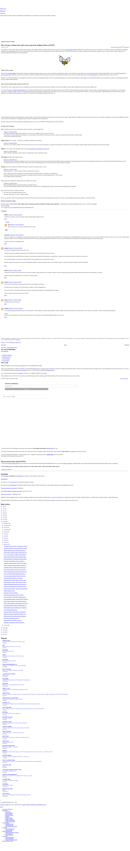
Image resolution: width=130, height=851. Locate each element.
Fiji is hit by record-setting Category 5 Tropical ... (14, 561)
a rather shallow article (70, 49)
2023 (4, 506)
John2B (6, 282)
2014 (4, 630)
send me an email (22, 370)
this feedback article (50, 370)
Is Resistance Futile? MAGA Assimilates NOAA (12, 699)
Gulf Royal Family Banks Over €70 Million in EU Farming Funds (16, 679)
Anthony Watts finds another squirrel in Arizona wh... (15, 565)
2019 (4, 515)
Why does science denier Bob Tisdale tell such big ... (15, 576)
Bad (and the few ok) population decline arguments (13, 684)
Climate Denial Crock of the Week (10, 697)
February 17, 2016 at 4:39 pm (10, 169)
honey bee (22, 207)
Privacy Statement (9, 838)
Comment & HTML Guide (11, 839)
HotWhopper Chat (9, 824)
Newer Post (3, 345)
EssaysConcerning (6, 669)
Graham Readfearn (6, 755)
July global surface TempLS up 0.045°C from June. (13, 656)
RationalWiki (19, 476)
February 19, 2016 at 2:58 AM (15, 214)
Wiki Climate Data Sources (11, 826)
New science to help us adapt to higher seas (11, 713)
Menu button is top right (8, 841)
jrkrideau (6, 248)
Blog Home (7, 811)
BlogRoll (7, 816)
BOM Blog (4, 712)
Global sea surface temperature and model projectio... (15, 586)
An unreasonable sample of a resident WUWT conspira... (16, 599)
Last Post (4, 766)
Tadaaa (6, 299)
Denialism (5, 827)
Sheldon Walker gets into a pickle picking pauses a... (15, 550)
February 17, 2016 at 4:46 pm (10, 151)
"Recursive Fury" (13, 482)
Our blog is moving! (6, 718)
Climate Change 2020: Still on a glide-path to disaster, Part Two (15, 737)
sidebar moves (35, 368)
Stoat (3, 645)
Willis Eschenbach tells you (14, 463)
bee (8, 207)
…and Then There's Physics (8, 673)
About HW (5, 836)
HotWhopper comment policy (15, 342)
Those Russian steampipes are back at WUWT (14, 595)
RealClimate (5, 659)
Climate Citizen (6, 693)
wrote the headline (12, 73)
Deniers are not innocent (6, 494)
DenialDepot (5, 784)
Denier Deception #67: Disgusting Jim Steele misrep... (15, 559)
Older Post (126, 345)
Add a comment (126, 47)
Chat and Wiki (6, 822)
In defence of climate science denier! (9, 488)
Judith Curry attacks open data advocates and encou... (15, 616)
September (6, 529)
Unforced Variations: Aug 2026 (9, 660)
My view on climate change (8, 760)
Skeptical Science (6, 640)
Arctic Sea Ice (5, 741)
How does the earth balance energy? (11, 618)
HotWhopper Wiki (9, 825)
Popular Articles (8, 817)
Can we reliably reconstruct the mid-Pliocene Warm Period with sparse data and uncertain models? (23, 708)
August (5, 531)
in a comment (72, 451)
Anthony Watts (49, 454)
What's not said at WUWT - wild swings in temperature (15, 588)
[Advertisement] (40, 26)
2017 (4, 519)
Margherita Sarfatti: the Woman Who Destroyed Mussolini (14, 723)
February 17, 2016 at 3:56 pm (10, 131)
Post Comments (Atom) (12, 347)
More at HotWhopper (7, 831)
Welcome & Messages (7, 355)
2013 (4, 632)
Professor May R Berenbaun (19, 90)
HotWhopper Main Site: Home (12, 832)
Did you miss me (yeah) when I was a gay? (11, 646)
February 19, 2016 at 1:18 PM (14, 270)
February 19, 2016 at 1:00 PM (15, 248)
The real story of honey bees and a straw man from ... (15, 569)
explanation (6, 476)
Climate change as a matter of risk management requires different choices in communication (21, 761)
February (6, 544)
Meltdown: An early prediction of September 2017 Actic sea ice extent (17, 775)
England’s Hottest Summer (8, 651)
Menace (4, 790)
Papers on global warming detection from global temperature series (16, 794)
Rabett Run (5, 683)
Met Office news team (7, 717)
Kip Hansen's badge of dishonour (11, 592)
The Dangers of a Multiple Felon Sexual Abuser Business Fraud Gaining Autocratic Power (21, 703)
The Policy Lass (6, 702)
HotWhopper (3, 11)
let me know (22, 365)
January (6, 625)
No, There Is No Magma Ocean (9, 770)
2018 (4, 517)
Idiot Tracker (5, 736)
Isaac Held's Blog (6, 779)
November (6, 525)
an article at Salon (7, 74)
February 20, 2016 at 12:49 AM (16, 308)
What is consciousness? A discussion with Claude (12, 670)
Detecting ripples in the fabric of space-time (13, 578)
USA (33, 207)
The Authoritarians (12, 485)
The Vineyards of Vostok (7, 785)
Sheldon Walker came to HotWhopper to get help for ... (15, 607)
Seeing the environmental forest (9, 774)
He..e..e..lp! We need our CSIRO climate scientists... (15, 554)
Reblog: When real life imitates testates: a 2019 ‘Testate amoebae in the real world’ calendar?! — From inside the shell (27, 751)
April (5, 540)
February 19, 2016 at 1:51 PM (14, 282)
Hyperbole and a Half (7, 788)
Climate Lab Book (6, 731)
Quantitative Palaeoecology (8, 745)
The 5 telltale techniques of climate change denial (11, 491)
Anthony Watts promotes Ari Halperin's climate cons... (15, 571)
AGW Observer (6, 793)
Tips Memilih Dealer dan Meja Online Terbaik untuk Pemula (15, 689)
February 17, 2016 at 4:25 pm (10, 143)
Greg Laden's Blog (6, 764)
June (5, 536)
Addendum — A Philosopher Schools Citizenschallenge (14, 665)
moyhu (4, 654)
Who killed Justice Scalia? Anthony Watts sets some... (15, 580)
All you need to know (10, 828)
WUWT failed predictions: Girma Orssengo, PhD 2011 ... (16, 603)
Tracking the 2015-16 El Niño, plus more (12, 620)
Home (65, 345)
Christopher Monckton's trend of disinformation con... (15, 605)
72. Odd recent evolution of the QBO (10, 780)
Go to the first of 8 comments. (116, 47)
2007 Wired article (120, 73)
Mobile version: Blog (9, 820)
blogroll (20, 373)
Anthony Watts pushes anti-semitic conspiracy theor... (15, 556)
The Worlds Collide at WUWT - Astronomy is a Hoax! (15, 546)
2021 (4, 510)
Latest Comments (6, 358)
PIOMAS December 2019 (7, 742)
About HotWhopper (9, 837)
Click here (3, 342)
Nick (9, 224)
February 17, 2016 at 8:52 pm (10, 159)
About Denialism (9, 830)
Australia (5, 207)
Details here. (18, 339)
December (6, 523)
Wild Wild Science (50, 448)
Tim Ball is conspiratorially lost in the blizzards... (14, 622)
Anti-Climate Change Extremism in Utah (11, 769)
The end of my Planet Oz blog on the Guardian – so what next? (15, 756)
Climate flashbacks (9, 819)
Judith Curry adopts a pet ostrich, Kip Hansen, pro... (15, 614)
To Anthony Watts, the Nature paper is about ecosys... (15, 567)
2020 (4, 513)
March (5, 542)
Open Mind (5, 649)
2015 (4, 627)
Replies (7, 222)
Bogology (4, 750)
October (6, 527)
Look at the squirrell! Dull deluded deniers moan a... (15, 573)
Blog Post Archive (9, 815)
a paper (9, 90)
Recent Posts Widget (124, 378)
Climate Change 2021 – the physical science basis (13, 732)
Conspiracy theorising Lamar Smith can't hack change (15, 548)
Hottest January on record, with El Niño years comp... (15, 582)
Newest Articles (5, 360)
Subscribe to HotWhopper (11, 383)
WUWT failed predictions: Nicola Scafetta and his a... (15, 601)
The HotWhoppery (9, 835)
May (5, 538)
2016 (4, 521)
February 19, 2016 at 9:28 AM (16, 224)
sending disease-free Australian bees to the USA (38, 148)
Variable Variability (7, 726)
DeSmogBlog (5, 678)
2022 (4, 508)
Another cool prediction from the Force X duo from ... (15, 584)
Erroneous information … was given (10, 746)
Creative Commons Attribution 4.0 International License (34, 804)
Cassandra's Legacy (7, 721)
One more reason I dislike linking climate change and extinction (16, 727)
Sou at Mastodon (4, 351)
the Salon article (93, 74)
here (95, 204)
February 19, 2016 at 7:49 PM (14, 299)
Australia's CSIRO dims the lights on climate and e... (15, 612)
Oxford (11, 497)
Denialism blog (4, 479)
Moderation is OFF (6, 357)
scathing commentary (67, 463)
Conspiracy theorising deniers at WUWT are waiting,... (15, 563)
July (5, 533)
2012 (4, 634)
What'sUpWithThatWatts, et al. (9, 664)
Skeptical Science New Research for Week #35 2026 (13, 641)
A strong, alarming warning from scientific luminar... (15, 597)
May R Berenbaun (28, 207)
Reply (5, 219)
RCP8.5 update (5, 675)
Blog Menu (5, 810)
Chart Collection (8, 833)
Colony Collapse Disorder (15, 207)
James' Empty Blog (6, 707)
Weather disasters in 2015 (9, 590)
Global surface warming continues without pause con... (15, 552)
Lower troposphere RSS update (10, 609)
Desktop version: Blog (10, 821)
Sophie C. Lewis (6, 688)
